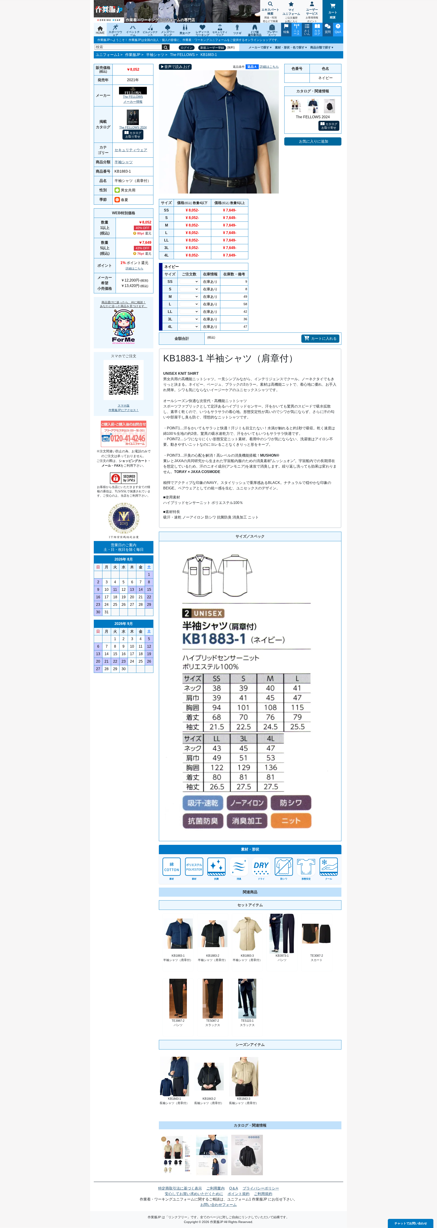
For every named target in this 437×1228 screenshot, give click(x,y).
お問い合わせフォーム (218, 1205)
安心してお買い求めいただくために (194, 1194)
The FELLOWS (182, 55)
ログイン (187, 47)
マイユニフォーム (291, 15)
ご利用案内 (215, 1188)
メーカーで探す (259, 47)
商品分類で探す (320, 47)
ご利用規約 (263, 1194)
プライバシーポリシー (261, 1188)
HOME (100, 33)
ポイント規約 (238, 1194)
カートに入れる (324, 338)
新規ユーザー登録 (212, 47)
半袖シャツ (155, 55)
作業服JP (132, 55)
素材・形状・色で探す (290, 47)
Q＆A (233, 1188)
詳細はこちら (134, 268)
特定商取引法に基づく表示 (180, 1188)
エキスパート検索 (270, 15)
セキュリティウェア (130, 150)
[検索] (166, 47)
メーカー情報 (132, 101)
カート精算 (332, 15)
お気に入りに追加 (313, 141)
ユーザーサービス (312, 15)
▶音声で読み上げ (175, 67)
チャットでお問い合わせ (410, 1223)
